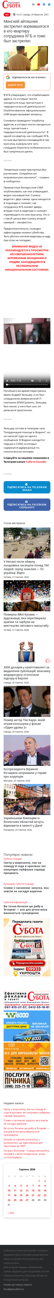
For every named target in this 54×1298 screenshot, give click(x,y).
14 (33, 1190)
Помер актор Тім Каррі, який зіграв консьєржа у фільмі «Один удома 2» (24, 723)
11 (15, 1190)
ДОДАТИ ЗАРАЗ (15, 85)
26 (21, 1200)
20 (27, 1195)
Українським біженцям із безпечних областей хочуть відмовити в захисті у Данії (24, 821)
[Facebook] (44, 4)
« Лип (11, 1212)
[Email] (33, 4)
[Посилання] (11, 4)
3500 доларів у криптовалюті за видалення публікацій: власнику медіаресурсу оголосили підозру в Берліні (27, 672)
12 (21, 1190)
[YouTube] (38, 4)
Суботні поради (13, 858)
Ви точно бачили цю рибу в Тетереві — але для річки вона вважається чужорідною (25, 909)
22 (39, 1195)
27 (27, 1200)
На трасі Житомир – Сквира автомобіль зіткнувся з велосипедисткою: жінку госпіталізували (26, 1154)
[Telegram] (49, 4)
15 (39, 1190)
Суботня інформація (15, 902)
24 (9, 1200)
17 (9, 1195)
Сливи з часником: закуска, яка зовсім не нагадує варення (26, 889)
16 (45, 1190)
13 (27, 1190)
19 (21, 1195)
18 (15, 1195)
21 (33, 1195)
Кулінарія (9, 884)
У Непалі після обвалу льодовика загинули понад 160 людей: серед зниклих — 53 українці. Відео (26, 567)
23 (45, 1195)
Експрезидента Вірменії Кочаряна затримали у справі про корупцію (25, 773)
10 (9, 1190)
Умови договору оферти (18, 1284)
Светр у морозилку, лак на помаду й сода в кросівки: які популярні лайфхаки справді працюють (25, 868)
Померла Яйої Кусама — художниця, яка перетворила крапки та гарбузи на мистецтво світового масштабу (26, 620)
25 (15, 1200)
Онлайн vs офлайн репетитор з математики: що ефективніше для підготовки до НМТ (23, 1143)
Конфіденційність (14, 1289)
